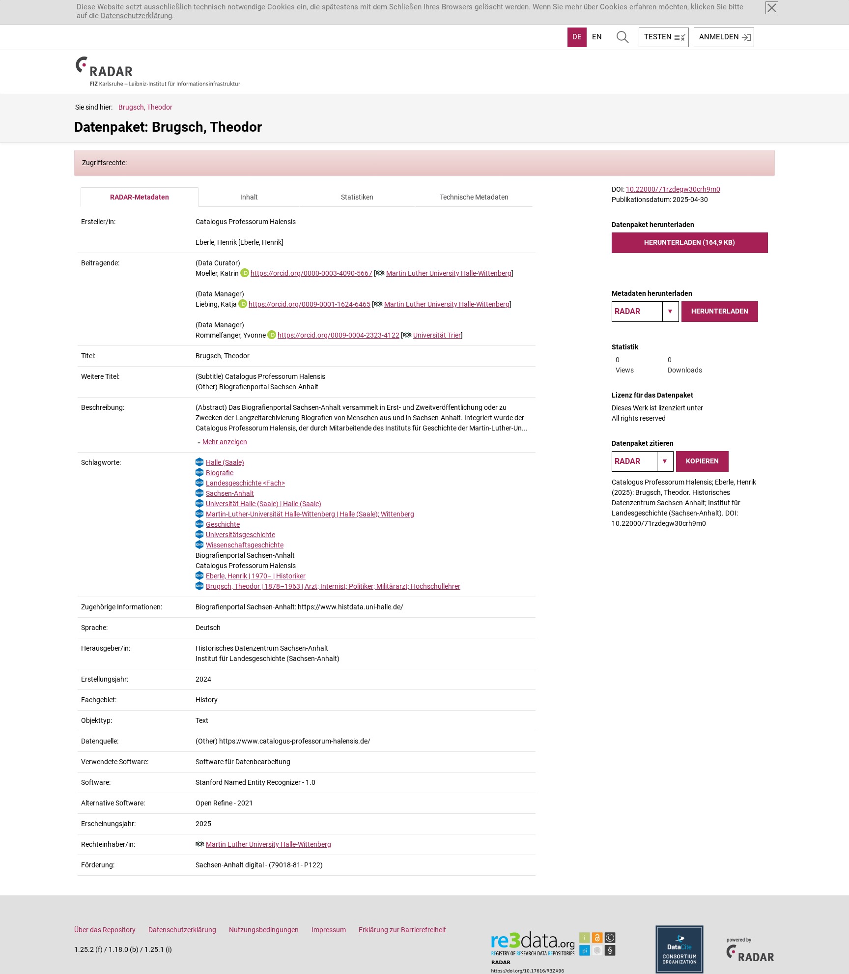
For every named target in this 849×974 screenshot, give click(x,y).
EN (597, 36)
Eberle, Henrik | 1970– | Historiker (256, 576)
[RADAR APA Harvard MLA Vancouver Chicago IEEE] (643, 461)
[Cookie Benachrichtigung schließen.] (771, 7)
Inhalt (249, 197)
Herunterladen (719, 311)
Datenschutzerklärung (136, 15)
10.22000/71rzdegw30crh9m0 (673, 189)
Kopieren (702, 461)
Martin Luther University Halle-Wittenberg (448, 273)
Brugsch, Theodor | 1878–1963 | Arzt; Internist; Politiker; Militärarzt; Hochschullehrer (333, 586)
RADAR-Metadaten (139, 197)
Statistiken (357, 197)
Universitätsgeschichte (240, 535)
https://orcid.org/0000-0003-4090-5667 (311, 273)
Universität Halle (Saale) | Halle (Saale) (263, 504)
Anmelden (719, 36)
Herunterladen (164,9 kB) (689, 242)
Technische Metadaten (474, 197)
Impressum (328, 930)
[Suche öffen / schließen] (623, 37)
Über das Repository (105, 930)
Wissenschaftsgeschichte (244, 545)
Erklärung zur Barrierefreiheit (402, 930)
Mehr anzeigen (224, 442)
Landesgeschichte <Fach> (245, 483)
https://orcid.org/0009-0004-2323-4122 (338, 335)
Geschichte (223, 524)
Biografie (219, 473)
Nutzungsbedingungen (264, 930)
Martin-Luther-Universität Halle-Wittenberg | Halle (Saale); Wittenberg (310, 514)
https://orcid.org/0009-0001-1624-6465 (309, 304)
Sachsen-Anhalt (230, 493)
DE (577, 36)
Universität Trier (437, 335)
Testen (658, 36)
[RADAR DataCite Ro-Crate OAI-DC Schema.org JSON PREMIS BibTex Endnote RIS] (645, 311)
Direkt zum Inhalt (33, 6)
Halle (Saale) (225, 462)
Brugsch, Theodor (145, 107)
